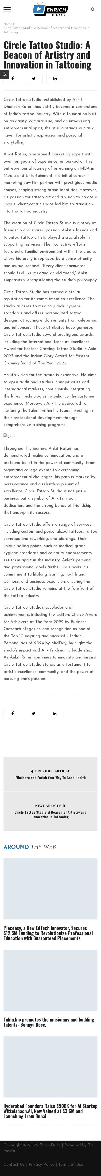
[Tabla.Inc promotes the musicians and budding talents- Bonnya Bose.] (50, 980)
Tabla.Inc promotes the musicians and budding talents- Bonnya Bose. (49, 1022)
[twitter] (34, 78)
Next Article (48, 806)
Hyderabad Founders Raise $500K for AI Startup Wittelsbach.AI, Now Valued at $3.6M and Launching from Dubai (50, 1111)
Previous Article (52, 771)
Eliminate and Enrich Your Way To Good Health (51, 777)
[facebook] (12, 78)
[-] (50, 9)
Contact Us (14, 1165)
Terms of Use (70, 1165)
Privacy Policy (41, 1165)
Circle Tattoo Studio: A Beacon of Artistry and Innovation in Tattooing (50, 814)
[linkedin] (55, 78)
